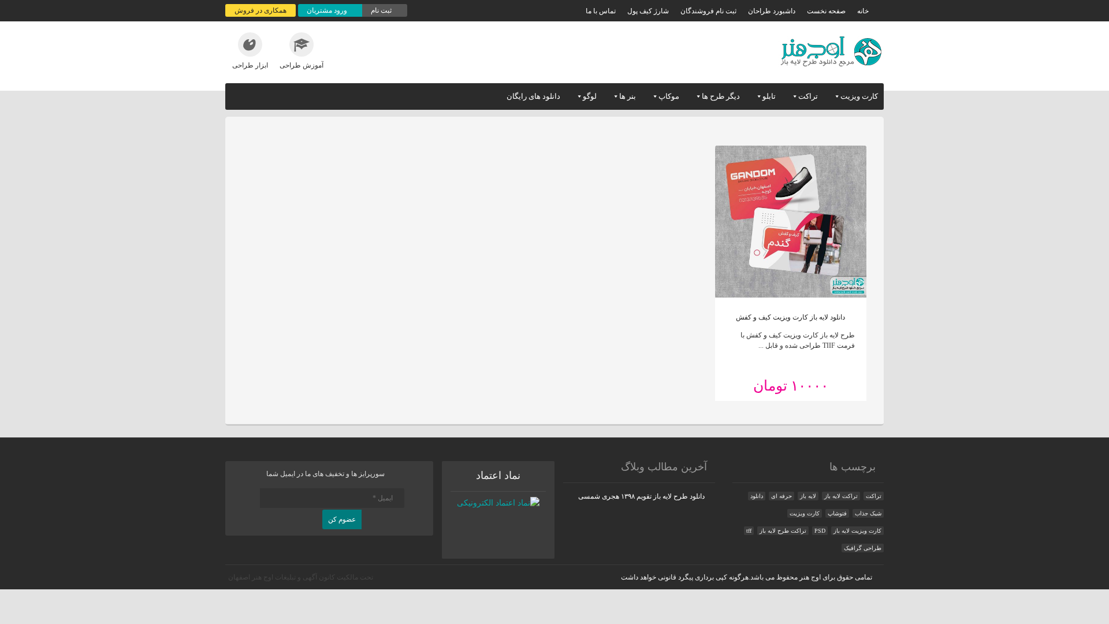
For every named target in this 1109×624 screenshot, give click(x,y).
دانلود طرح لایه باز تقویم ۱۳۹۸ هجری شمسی (641, 496)
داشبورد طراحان (771, 11)
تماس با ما (601, 11)
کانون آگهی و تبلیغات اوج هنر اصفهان (281, 577)
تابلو (769, 96)
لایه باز (808, 496)
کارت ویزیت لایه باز (857, 531)
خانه (863, 11)
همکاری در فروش (260, 10)
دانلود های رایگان (533, 96)
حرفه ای (781, 496)
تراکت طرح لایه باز (783, 531)
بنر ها (627, 96)
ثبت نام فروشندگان (708, 11)
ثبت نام (382, 10)
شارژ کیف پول (648, 11)
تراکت (808, 96)
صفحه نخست (826, 11)
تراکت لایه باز (841, 496)
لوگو (590, 96)
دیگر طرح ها (721, 96)
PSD (819, 531)
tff (748, 531)
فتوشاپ (837, 513)
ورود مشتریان (328, 10)
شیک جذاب (868, 513)
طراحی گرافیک (862, 548)
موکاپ (668, 96)
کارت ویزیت (859, 96)
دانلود (756, 496)
